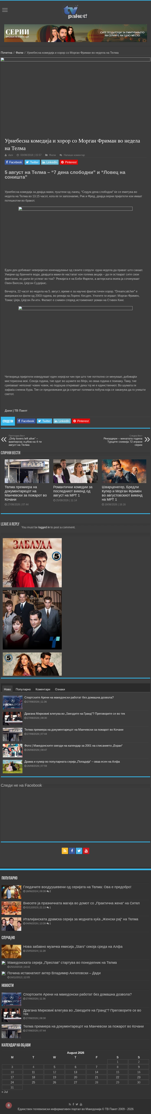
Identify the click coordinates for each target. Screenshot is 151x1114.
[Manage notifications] (9, 1105)
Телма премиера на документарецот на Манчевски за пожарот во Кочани (26, 493)
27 (75, 1082)
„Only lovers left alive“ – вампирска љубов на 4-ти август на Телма (25, 440)
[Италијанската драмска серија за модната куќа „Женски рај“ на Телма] (11, 924)
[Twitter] (79, 851)
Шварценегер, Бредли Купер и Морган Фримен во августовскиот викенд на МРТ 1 (122, 493)
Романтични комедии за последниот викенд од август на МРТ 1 (72, 491)
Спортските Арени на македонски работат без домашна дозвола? (69, 697)
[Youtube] (86, 851)
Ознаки (60, 689)
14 (96, 1072)
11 (33, 1072)
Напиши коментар (74, 155)
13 (75, 1072)
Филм (19, 52)
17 (12, 1077)
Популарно (23, 689)
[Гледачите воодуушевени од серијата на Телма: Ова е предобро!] (11, 892)
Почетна (6, 52)
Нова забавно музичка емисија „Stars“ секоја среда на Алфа (72, 947)
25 (33, 1082)
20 (75, 1077)
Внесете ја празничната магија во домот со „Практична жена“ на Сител (81, 903)
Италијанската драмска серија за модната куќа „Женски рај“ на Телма (80, 919)
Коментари (43, 689)
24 (12, 1082)
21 (96, 1077)
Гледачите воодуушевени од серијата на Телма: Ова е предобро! (77, 887)
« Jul (5, 1091)
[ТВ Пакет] (75, 11)
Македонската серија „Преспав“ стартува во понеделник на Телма (62, 963)
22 (117, 1077)
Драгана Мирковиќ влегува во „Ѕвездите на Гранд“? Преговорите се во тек (74, 713)
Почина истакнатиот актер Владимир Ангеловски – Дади (54, 973)
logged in (44, 527)
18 (33, 1077)
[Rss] (65, 851)
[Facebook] (72, 851)
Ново (7, 689)
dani (10, 155)
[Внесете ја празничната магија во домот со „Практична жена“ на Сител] (11, 908)
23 (138, 1077)
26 (54, 1082)
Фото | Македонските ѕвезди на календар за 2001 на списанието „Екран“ (73, 745)
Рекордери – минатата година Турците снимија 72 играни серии (123, 440)
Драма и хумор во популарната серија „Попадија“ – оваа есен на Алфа (72, 761)
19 (54, 1077)
